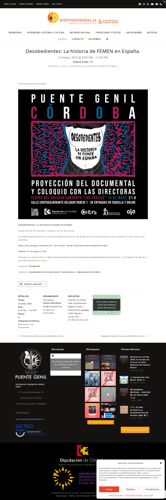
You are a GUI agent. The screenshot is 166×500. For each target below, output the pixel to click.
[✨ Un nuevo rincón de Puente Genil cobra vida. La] (92, 378)
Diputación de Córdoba (88, 272)
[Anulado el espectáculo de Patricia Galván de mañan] (92, 394)
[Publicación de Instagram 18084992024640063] (108, 378)
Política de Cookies (116, 495)
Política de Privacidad (133, 495)
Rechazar (130, 489)
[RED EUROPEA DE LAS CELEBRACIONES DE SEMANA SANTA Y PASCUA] (83, 490)
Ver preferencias (152, 489)
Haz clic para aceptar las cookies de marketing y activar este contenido (106, 305)
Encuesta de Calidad (137, 430)
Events (64, 66)
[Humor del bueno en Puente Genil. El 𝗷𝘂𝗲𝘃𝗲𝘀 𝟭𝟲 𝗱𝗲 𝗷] (92, 410)
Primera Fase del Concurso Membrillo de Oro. (42, 336)
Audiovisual (23, 324)
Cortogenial (34, 266)
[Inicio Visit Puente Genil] (31, 363)
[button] (161, 463)
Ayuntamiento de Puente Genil (44, 272)
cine (32, 324)
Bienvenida (53, 66)
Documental (23, 327)
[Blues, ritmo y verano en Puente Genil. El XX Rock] (108, 410)
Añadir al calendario (33, 284)
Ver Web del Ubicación (78, 319)
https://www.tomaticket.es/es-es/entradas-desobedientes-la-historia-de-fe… (84, 257)
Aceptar (109, 489)
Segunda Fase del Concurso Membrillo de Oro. (123, 336)
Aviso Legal (148, 495)
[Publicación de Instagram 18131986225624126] (108, 394)
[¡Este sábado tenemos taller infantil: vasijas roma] (108, 362)
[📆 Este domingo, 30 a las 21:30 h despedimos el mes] (92, 362)
